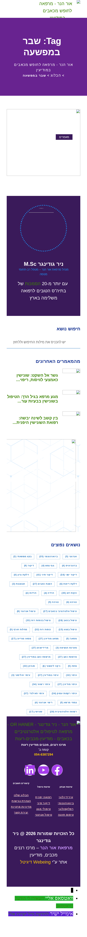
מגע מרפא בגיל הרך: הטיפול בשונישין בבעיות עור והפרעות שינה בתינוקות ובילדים (32, 398)
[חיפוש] (25, 9)
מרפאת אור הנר (56, 847)
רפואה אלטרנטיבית (63, 711)
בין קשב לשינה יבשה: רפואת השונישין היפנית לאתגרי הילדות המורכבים (35, 420)
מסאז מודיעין (21, 638)
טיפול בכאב (67, 620)
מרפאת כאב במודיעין (36, 657)
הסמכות (33, 283)
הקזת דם (69, 593)
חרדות (31, 593)
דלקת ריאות (68, 584)
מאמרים (64, 137)
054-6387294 (43, 754)
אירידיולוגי (66, 797)
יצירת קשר (21, 812)
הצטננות (18, 584)
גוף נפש (47, 565)
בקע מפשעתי (22, 556)
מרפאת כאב (67, 657)
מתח (72, 666)
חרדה (49, 593)
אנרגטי (71, 556)
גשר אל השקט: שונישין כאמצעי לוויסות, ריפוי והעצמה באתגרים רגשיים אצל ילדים (35, 377)
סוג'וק (29, 666)
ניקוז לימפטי (51, 666)
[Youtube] (43, 770)
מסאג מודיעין (49, 638)
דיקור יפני (68, 574)
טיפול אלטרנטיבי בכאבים (60, 611)
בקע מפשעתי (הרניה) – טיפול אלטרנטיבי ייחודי (48, 149)
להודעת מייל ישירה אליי (28, 913)
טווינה (53, 602)
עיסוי (71, 675)
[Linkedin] (29, 770)
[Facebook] (57, 770)
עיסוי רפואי (41, 684)
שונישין (35, 711)
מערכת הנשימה (66, 647)
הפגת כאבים (42, 584)
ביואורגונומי (48, 556)
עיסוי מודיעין (67, 684)
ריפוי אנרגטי (44, 702)
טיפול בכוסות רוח (38, 620)
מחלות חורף (18, 629)
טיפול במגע (68, 629)
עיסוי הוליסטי (20, 675)
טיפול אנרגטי (26, 611)
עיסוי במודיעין (48, 675)
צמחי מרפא (68, 702)
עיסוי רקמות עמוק (64, 693)
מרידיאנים (40, 647)
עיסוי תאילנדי (34, 693)
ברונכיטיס (69, 565)
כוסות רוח (43, 629)
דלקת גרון (21, 574)
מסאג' (71, 638)
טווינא (71, 602)
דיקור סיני (44, 574)
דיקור (29, 565)
